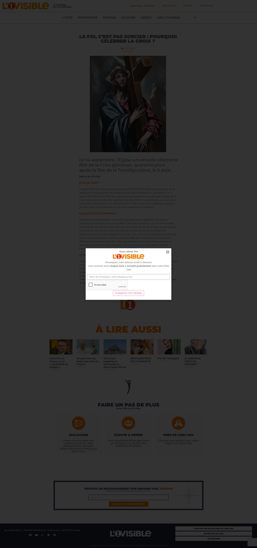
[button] (168, 252)
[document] (128, 274)
